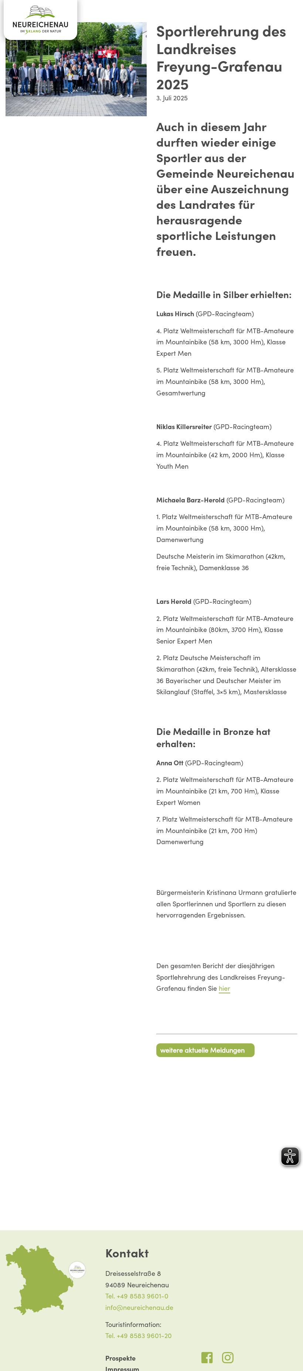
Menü (293, 16)
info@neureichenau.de (139, 1307)
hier (224, 988)
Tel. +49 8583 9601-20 (138, 1335)
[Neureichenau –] (40, 20)
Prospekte (120, 1358)
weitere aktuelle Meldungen (202, 1050)
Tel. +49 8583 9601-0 (136, 1296)
